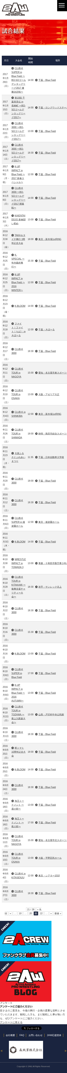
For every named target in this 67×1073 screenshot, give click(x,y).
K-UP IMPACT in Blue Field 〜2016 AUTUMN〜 (18, 693)
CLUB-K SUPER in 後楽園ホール (18, 522)
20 (30, 913)
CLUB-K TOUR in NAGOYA (17, 372)
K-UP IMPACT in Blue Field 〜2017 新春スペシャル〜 (18, 174)
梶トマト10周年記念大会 (18, 752)
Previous (1, 1050)
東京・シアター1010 (49, 875)
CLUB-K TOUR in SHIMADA (17, 433)
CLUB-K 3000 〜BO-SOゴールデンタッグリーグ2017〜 (18, 131)
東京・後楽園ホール (48, 522)
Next (65, 1050)
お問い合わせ (36, 1035)
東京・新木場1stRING (49, 239)
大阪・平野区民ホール (50, 858)
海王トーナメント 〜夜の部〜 (17, 822)
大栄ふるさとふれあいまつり (18, 457)
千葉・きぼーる (46, 329)
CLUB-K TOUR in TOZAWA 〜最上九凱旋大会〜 (18, 714)
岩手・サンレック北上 (50, 587)
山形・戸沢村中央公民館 (51, 714)
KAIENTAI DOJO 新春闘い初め (18, 219)
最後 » (57, 913)
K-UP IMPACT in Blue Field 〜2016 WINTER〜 (18, 282)
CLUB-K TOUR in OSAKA (17, 394)
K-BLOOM (20, 306)
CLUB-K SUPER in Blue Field (17, 673)
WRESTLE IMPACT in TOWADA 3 (18, 563)
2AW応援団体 (54, 1035)
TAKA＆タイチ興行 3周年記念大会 (18, 239)
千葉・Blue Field (47, 80)
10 (20, 913)
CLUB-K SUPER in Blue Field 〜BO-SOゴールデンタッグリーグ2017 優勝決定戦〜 (18, 80)
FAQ (21, 1035)
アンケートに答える (11, 1022)
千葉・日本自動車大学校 (51, 457)
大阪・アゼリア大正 (48, 394)
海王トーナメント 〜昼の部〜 (17, 805)
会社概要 (10, 1035)
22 (41, 913)
